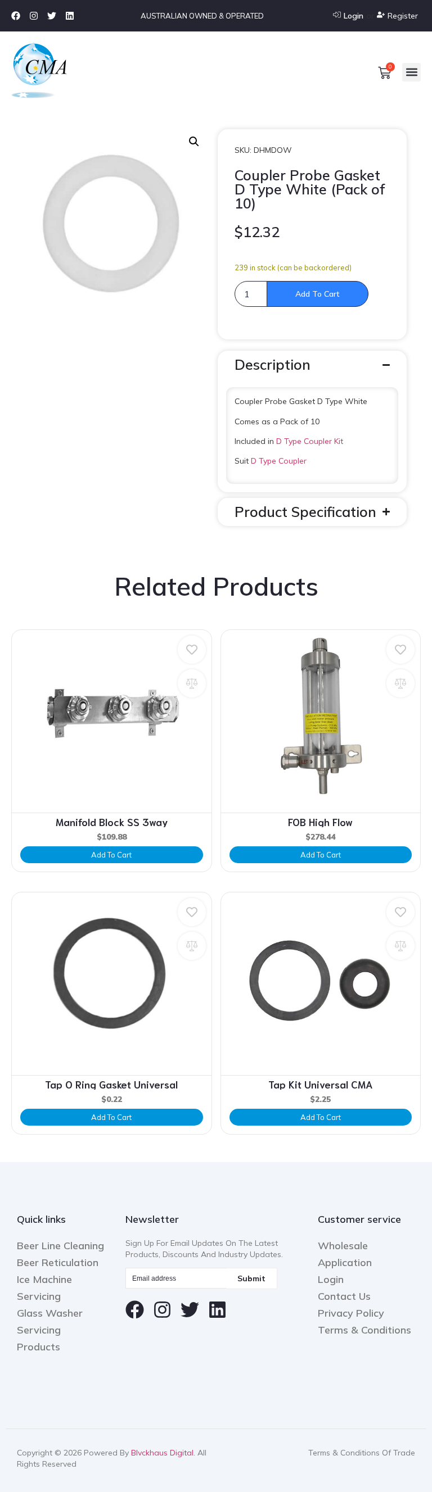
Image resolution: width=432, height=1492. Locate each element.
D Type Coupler (279, 461)
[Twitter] (51, 15)
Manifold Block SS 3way (112, 821)
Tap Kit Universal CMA (320, 1084)
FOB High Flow (320, 821)
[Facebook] (15, 15)
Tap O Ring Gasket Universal (111, 1084)
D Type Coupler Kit (309, 441)
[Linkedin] (69, 15)
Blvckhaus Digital (162, 1453)
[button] (411, 72)
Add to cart (317, 294)
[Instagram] (33, 15)
